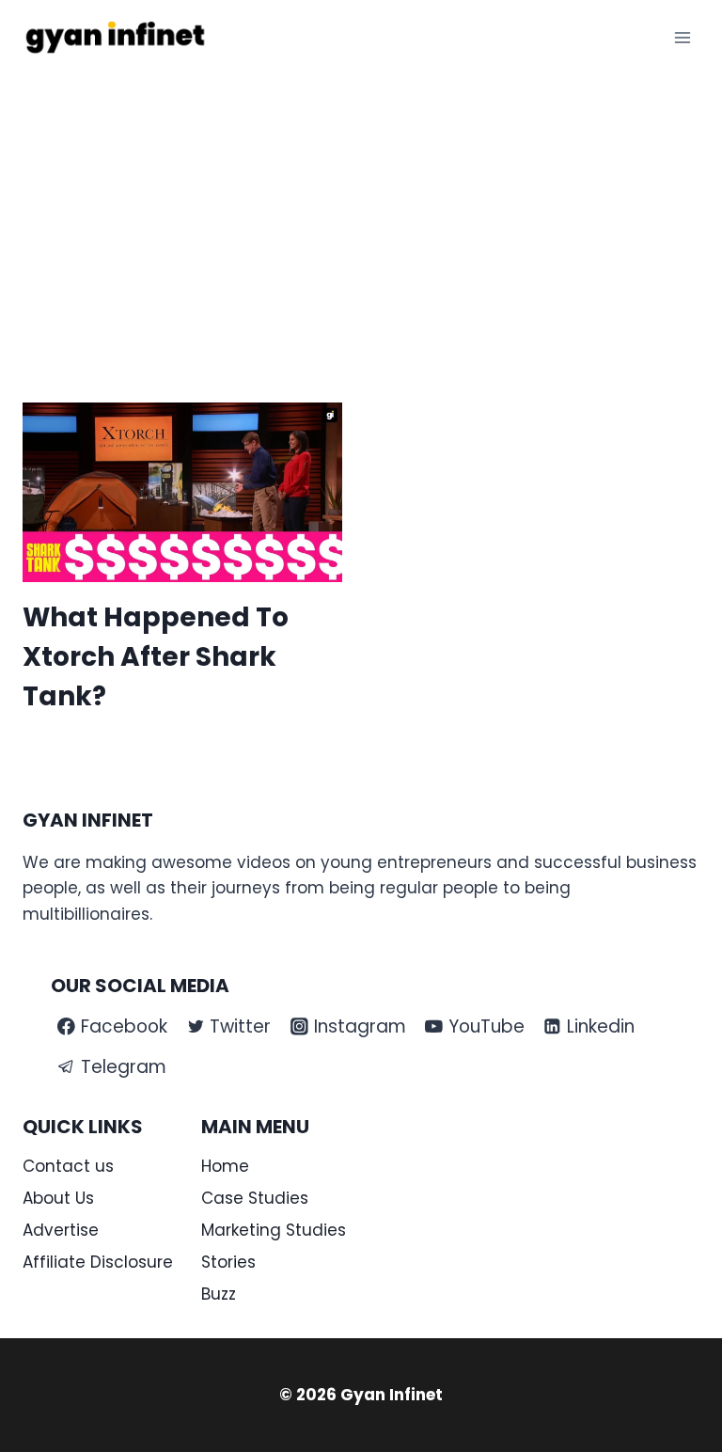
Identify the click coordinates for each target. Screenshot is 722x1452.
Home (225, 1166)
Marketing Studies (273, 1230)
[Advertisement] (361, 216)
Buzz (218, 1294)
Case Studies (254, 1198)
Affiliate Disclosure (98, 1262)
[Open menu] (682, 37)
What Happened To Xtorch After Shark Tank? (156, 657)
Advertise (61, 1230)
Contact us (68, 1166)
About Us (58, 1198)
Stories (228, 1262)
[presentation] (182, 492)
